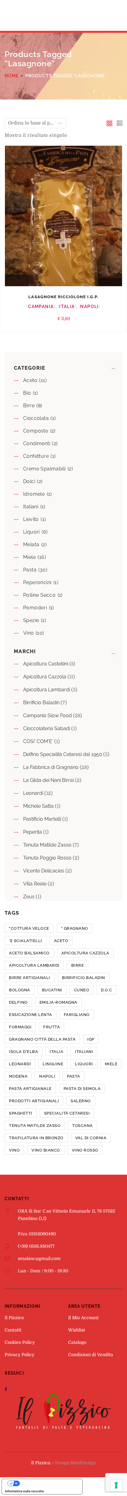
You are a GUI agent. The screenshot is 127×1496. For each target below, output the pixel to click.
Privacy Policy (19, 1354)
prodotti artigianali (34, 1101)
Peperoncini (37, 582)
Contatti (13, 1329)
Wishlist (76, 1329)
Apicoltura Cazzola (44, 677)
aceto (61, 940)
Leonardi (33, 793)
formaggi (20, 1027)
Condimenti (36, 443)
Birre (29, 406)
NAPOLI (89, 306)
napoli (47, 1076)
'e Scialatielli (25, 940)
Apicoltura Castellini (45, 664)
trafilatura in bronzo (36, 1138)
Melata (31, 544)
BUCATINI (52, 990)
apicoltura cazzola (85, 953)
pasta (73, 1076)
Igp (90, 1039)
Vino (28, 633)
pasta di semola (82, 1088)
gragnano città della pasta (42, 1039)
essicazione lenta (30, 1014)
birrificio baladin (83, 977)
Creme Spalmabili (44, 469)
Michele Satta (38, 806)
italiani (30, 507)
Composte (35, 431)
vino (14, 1150)
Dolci (29, 481)
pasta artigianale (30, 1088)
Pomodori (35, 608)
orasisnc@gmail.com (39, 1258)
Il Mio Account (83, 1317)
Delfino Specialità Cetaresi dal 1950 (62, 754)
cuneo (81, 990)
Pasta (29, 570)
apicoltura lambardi (34, 965)
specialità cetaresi (67, 1113)
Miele (29, 557)
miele (111, 1064)
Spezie (31, 620)
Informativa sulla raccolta (24, 1491)
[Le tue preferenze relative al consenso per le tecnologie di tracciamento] (116, 1485)
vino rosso (85, 1150)
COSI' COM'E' (38, 741)
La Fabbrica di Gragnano (51, 767)
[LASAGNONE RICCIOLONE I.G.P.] (63, 216)
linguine (53, 1064)
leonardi (20, 1064)
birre (77, 965)
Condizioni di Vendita (90, 1354)
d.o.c (106, 990)
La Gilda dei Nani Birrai (48, 780)
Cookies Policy (20, 1342)
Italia (67, 306)
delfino (18, 1002)
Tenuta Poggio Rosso (47, 858)
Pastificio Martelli (42, 819)
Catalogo (77, 1342)
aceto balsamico (29, 953)
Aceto (30, 380)
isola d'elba (23, 1051)
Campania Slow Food (47, 715)
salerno (81, 1101)
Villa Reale (35, 884)
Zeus (29, 897)
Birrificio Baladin (41, 702)
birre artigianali (29, 977)
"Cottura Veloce (29, 928)
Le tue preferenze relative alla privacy (48, 1483)
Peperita (32, 832)
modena (18, 1076)
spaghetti (20, 1113)
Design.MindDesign (75, 1462)
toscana (82, 1125)
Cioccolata (36, 418)
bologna (19, 990)
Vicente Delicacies (43, 871)
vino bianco (45, 1150)
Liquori (31, 532)
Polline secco (39, 595)
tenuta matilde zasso (34, 1125)
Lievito (31, 519)
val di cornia (91, 1138)
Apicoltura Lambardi (46, 690)
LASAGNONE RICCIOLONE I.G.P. (63, 297)
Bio (27, 393)
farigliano (77, 1014)
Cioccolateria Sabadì (46, 728)
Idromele (34, 494)
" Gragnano (74, 928)
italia (56, 1051)
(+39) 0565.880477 (36, 1246)
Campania (41, 306)
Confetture (36, 456)
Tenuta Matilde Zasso (47, 845)
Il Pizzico (14, 1317)
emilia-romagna (58, 1002)
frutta (51, 1027)
